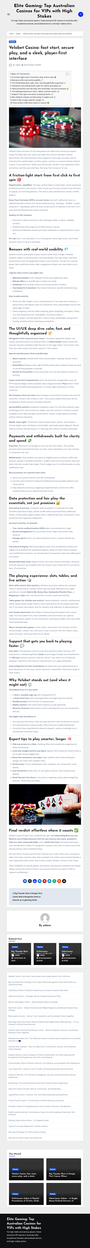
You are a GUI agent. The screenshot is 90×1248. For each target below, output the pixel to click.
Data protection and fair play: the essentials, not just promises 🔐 (40, 89)
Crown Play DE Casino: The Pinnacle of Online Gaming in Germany (36, 1101)
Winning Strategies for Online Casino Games (27, 1132)
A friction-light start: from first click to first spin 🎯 (34, 77)
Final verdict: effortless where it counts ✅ (31, 103)
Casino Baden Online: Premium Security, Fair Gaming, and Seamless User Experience (44, 1063)
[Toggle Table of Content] (66, 74)
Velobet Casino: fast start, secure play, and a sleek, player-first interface (41, 53)
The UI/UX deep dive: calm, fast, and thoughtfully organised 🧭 (39, 83)
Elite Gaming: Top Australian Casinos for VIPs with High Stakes (44, 11)
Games (12, 42)
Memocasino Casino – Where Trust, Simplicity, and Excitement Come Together (41, 1016)
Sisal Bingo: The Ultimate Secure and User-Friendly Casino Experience (38, 1083)
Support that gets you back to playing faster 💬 (32, 94)
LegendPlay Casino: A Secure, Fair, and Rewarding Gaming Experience (38, 1095)
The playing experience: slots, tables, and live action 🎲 (35, 91)
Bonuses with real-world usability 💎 (27, 80)
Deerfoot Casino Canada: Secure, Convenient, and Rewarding (34, 1089)
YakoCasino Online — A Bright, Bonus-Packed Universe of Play (34, 996)
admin (18, 65)
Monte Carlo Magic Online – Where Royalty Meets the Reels (33, 1002)
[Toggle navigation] (8, 14)
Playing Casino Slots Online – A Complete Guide (28, 1120)
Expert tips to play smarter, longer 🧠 (28, 100)
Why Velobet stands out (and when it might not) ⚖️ (34, 97)
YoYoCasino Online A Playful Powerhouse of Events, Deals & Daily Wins (38, 990)
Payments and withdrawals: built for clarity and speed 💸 (36, 86)
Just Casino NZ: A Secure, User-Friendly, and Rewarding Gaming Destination (40, 1069)
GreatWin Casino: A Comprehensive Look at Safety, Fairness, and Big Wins (39, 1106)
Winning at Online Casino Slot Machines (25, 1138)
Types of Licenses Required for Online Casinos (28, 1126)
